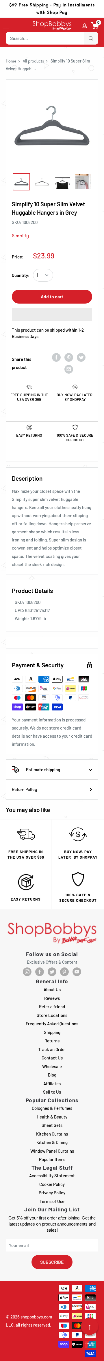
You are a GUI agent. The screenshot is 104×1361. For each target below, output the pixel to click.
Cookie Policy (52, 1184)
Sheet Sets (52, 1125)
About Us (52, 989)
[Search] (91, 38)
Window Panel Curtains (52, 1151)
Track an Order (52, 1049)
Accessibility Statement (52, 1175)
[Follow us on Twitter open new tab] (52, 971)
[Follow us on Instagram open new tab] (27, 971)
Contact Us (52, 1057)
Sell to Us (52, 1091)
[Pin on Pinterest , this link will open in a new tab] (68, 357)
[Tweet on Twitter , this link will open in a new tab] (81, 357)
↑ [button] (90, 1326)
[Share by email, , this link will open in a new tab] (68, 369)
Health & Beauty (52, 1116)
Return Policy (24, 789)
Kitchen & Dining (52, 1142)
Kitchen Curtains (52, 1133)
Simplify (20, 235)
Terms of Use (52, 1201)
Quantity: (20, 275)
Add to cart (52, 296)
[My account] (84, 25)
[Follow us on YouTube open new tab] (77, 971)
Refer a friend (52, 1006)
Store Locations (52, 1015)
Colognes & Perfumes (52, 1108)
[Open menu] (6, 26)
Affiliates (52, 1083)
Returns (52, 1040)
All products (33, 61)
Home (11, 61)
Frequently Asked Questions (52, 1023)
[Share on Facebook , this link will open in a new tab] (56, 357)
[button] (95, 25)
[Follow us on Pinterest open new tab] (64, 971)
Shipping (52, 1032)
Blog (52, 1074)
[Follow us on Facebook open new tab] (39, 971)
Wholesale (52, 1066)
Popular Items (52, 1159)
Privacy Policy (52, 1192)
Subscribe (52, 1262)
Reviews (52, 998)
